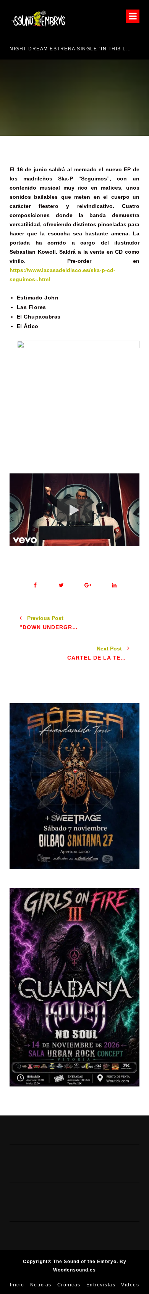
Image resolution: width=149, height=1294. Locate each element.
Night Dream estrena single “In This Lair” (71, 49)
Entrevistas (101, 1285)
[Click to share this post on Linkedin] (114, 585)
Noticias (41, 1285)
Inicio (17, 1285)
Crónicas (69, 1285)
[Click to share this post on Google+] (87, 585)
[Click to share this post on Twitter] (61, 585)
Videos (130, 1285)
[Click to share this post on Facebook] (35, 585)
